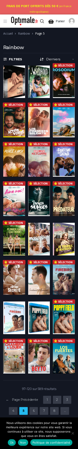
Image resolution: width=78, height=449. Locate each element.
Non (23, 442)
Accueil (8, 33)
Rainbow (24, 33)
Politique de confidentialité (51, 442)
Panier (60, 21)
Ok (12, 442)
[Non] (72, 433)
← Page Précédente (22, 400)
